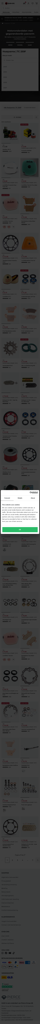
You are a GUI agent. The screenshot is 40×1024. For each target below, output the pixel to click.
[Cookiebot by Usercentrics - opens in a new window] (30, 493)
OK (20, 529)
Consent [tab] (7, 498)
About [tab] (33, 498)
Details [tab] (20, 498)
